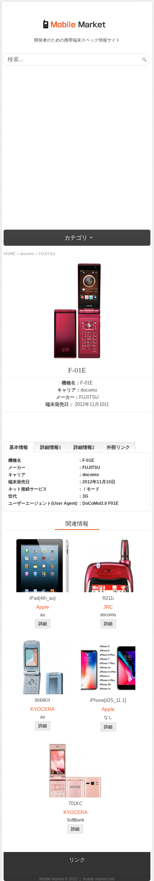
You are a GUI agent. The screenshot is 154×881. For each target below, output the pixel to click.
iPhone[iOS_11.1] (108, 700)
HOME (9, 254)
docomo (89, 390)
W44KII (42, 700)
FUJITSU (88, 397)
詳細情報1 (50, 447)
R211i (108, 598)
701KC (75, 803)
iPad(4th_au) (42, 598)
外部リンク (118, 447)
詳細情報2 (84, 447)
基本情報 (18, 447)
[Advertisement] (77, 146)
